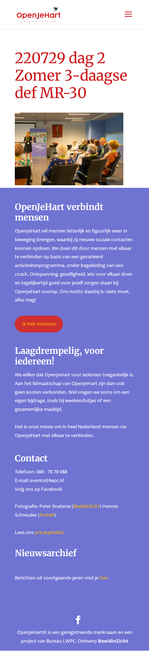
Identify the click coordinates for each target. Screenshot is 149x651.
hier (103, 577)
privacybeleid (49, 532)
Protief (46, 515)
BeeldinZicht (86, 506)
